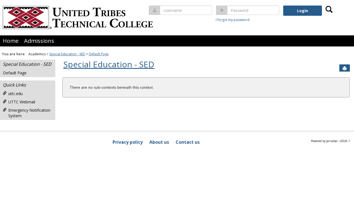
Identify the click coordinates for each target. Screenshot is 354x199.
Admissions (39, 40)
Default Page (99, 54)
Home (11, 40)
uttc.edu (15, 93)
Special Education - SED (67, 54)
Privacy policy (128, 142)
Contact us (188, 142)
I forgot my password (232, 19)
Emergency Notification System (29, 113)
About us (159, 142)
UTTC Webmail (21, 101)
